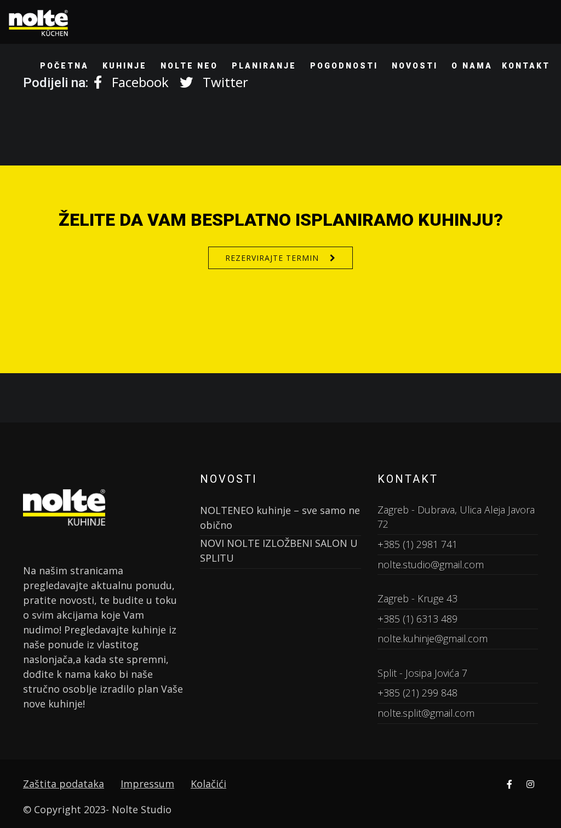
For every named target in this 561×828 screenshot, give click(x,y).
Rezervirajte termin (272, 258)
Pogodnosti (344, 65)
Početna (64, 65)
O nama (472, 65)
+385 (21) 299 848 (417, 692)
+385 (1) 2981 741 (417, 544)
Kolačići (208, 783)
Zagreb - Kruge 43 (417, 598)
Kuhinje (124, 65)
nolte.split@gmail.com (425, 712)
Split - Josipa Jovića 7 (422, 672)
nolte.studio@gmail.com (430, 564)
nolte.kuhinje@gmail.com (432, 638)
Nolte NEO (190, 65)
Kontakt (526, 65)
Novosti (415, 65)
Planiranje (264, 65)
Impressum (147, 783)
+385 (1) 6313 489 (417, 618)
